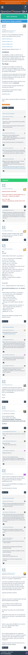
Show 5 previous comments (8, 327)
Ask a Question (12, 16)
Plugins (11, 30)
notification (7, 104)
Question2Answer (8, 653)
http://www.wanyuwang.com (9, 333)
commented (4, 116)
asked (3, 30)
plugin (3, 104)
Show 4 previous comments (8, 498)
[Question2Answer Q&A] (14, 11)
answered (3, 188)
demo (6, 3)
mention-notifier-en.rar (7, 41)
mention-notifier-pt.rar (7, 38)
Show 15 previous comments (8, 113)
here (10, 485)
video (8, 94)
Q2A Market (8, 653)
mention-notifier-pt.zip (7, 44)
